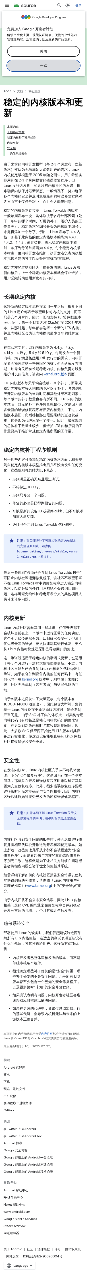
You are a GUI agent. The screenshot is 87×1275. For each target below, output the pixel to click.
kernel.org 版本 (56, 374)
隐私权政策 (73, 1249)
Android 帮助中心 (16, 1190)
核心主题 (34, 91)
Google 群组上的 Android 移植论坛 (28, 1172)
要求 (7, 1075)
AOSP (7, 91)
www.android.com (17, 1212)
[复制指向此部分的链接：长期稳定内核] (40, 297)
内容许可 (47, 1034)
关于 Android (13, 1249)
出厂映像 (10, 1096)
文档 (20, 91)
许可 (57, 1249)
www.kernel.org (38, 886)
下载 (7, 1082)
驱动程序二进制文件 (18, 1103)
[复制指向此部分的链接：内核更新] (29, 618)
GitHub (9, 1110)
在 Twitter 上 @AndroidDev (22, 1136)
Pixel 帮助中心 (13, 1197)
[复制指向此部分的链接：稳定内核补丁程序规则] (61, 450)
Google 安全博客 (15, 1150)
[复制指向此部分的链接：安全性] (24, 760)
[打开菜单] (7, 5)
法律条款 (43, 1249)
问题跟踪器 (11, 1233)
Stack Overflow (14, 1226)
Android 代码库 (14, 1068)
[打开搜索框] (59, 5)
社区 (30, 1249)
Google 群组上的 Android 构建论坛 (28, 1164)
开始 (43, 65)
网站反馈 (12, 1256)
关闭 (43, 51)
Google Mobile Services (20, 1219)
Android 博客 (13, 1143)
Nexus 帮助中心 (14, 1204)
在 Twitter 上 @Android (20, 1129)
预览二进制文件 (14, 1089)
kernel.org (30, 679)
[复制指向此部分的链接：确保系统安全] (34, 924)
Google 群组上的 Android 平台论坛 (28, 1157)
